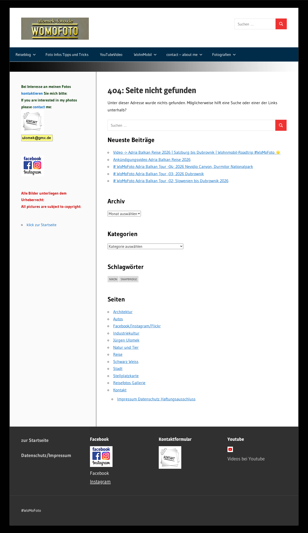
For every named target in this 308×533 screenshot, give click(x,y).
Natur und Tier (126, 347)
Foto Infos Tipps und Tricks (67, 54)
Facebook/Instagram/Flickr (137, 326)
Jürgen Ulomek (126, 340)
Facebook (99, 473)
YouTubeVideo (111, 54)
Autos (118, 319)
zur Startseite (34, 440)
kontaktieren (32, 93)
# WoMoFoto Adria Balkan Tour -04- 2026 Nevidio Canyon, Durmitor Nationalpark (183, 166)
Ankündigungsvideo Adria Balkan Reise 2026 (152, 159)
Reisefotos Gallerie (129, 382)
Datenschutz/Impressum (46, 455)
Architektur (123, 311)
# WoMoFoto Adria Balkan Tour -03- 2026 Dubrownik (158, 173)
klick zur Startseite (41, 224)
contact (39, 106)
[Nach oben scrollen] (300, 525)
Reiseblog (23, 54)
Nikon (113, 279)
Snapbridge (129, 279)
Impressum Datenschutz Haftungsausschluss (156, 399)
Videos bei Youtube (246, 459)
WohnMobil (143, 54)
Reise (117, 354)
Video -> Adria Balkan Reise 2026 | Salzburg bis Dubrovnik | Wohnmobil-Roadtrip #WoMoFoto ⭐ (196, 152)
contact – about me (182, 54)
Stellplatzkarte (126, 375)
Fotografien (221, 54)
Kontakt (119, 390)
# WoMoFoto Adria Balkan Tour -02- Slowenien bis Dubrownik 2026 (170, 180)
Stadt (117, 368)
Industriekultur (126, 333)
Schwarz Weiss (125, 361)
